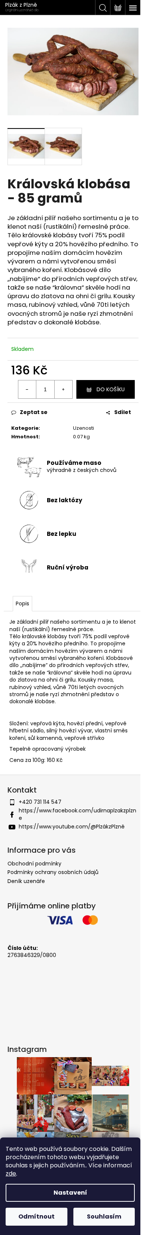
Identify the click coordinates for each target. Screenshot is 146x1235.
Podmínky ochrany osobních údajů (52, 872)
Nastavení (70, 1192)
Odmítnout (36, 1216)
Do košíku (111, 389)
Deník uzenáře (26, 881)
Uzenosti (83, 428)
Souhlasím (104, 1216)
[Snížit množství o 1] (27, 389)
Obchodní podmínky (34, 863)
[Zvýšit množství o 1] (63, 389)
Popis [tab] (22, 603)
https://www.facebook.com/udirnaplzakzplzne (77, 814)
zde (11, 1173)
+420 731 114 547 (40, 802)
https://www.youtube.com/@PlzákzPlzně (72, 826)
